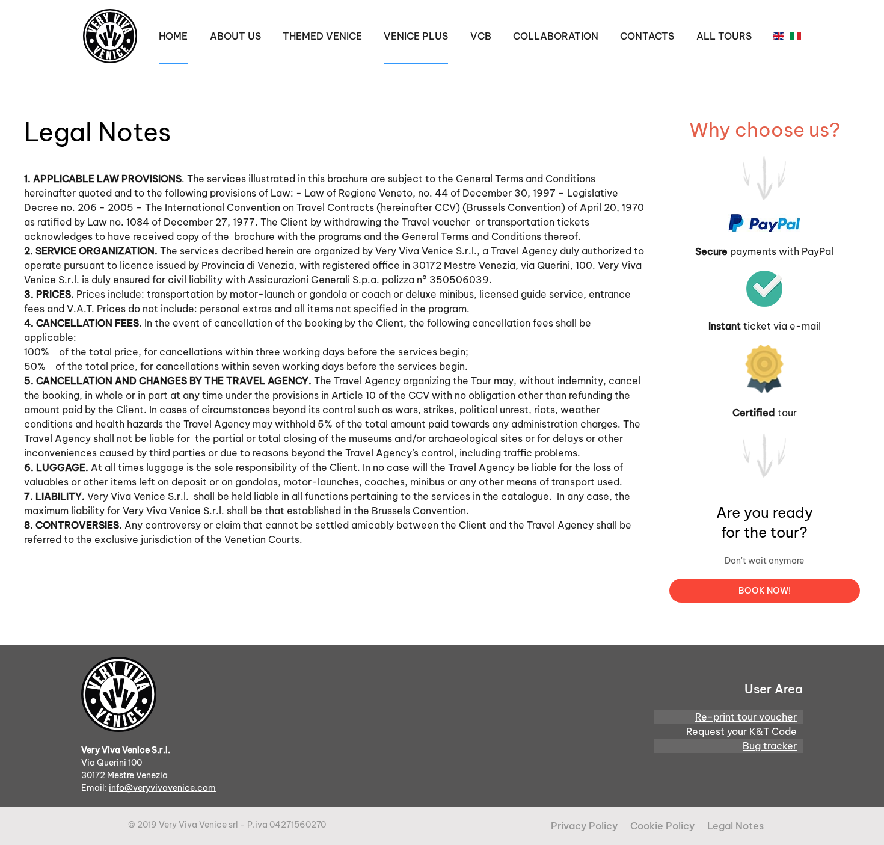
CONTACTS (647, 36)
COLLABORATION (555, 36)
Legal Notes (735, 826)
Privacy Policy (584, 826)
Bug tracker (770, 746)
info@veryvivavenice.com (162, 787)
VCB (480, 36)
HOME (173, 36)
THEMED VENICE (322, 36)
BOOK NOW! (764, 590)
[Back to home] (110, 36)
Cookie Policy (662, 826)
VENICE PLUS (416, 36)
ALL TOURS (724, 36)
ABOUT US (235, 36)
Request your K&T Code (741, 731)
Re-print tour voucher (746, 717)
